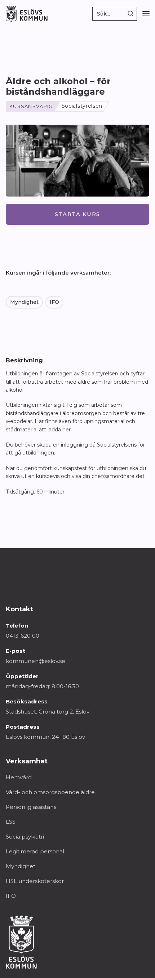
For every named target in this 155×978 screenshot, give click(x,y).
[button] (146, 14)
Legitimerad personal (35, 851)
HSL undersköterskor (35, 881)
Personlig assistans (31, 806)
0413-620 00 (22, 635)
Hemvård (19, 777)
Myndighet (24, 302)
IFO (54, 302)
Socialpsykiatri (25, 836)
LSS (10, 821)
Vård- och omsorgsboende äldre (50, 792)
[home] (27, 13)
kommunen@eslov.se (35, 661)
